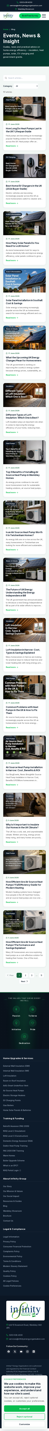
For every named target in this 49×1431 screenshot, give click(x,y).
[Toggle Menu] (44, 15)
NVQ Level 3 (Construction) (15, 1136)
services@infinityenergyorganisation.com (26, 6)
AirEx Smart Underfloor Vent (15, 1085)
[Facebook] (8, 1351)
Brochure (7, 1216)
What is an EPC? (10, 1165)
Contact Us (8, 1221)
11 (41, 975)
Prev (12, 975)
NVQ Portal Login (11, 1170)
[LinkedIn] (33, 1351)
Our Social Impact (11, 1196)
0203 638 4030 (26, 2)
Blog (5, 1206)
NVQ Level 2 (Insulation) (14, 1131)
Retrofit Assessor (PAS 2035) (16, 1126)
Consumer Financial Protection (17, 1246)
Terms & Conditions (12, 1261)
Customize (24, 1424)
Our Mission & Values (13, 1191)
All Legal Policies (11, 1281)
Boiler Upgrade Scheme (14, 1160)
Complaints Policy (11, 1251)
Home (5, 29)
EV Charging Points (12, 1100)
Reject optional (24, 1416)
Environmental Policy (12, 1256)
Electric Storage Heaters (14, 1095)
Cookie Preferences (12, 1286)
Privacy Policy (9, 1241)
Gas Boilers (8, 1105)
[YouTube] (21, 1351)
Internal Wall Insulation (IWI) (16, 1071)
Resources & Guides (12, 1201)
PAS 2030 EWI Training (13, 1151)
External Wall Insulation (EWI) (16, 1066)
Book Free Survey (30, 16)
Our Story (7, 1186)
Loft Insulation (9, 1076)
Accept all (24, 1408)
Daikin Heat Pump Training (15, 1146)
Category (7, 86)
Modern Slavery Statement (15, 1266)
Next (23, 981)
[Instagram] (27, 1351)
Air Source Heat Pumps (13, 1090)
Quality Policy (9, 1271)
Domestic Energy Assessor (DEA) (18, 1141)
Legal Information (11, 1237)
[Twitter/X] (15, 1351)
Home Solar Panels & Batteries (17, 1110)
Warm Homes (9, 1155)
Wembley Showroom (26, 9)
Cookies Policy (10, 1276)
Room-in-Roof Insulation (14, 1081)
